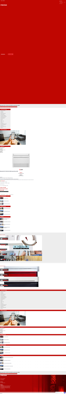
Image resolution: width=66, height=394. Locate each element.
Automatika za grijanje (2, 295)
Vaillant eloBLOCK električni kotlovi (3, 291)
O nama (2, 153)
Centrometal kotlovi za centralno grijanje (3, 290)
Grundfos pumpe (2, 293)
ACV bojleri (1, 296)
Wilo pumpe (1, 294)
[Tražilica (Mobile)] (7, 54)
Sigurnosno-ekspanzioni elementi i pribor (3, 298)
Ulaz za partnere (61, 3)
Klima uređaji (2, 253)
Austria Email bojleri (2, 297)
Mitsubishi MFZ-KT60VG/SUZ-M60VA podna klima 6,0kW (9, 164)
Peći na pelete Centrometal (3, 292)
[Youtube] (64, 2)
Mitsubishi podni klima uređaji (10, 171)
